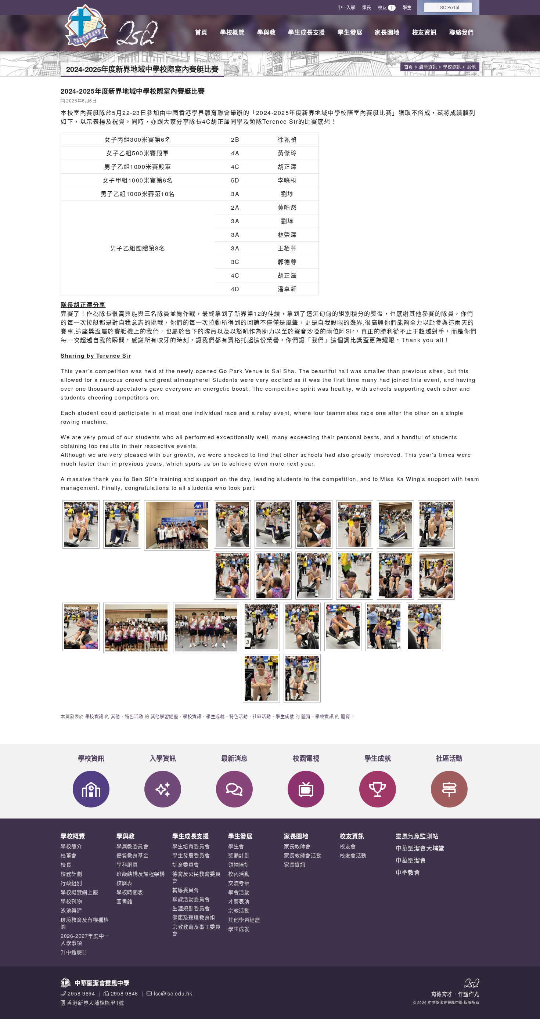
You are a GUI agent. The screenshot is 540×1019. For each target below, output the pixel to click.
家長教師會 (297, 846)
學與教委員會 (132, 846)
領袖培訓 (238, 864)
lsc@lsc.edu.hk (173, 993)
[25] (205, 628)
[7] (423, 627)
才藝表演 (238, 901)
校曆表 (124, 882)
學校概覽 (232, 32)
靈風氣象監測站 (417, 836)
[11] (80, 524)
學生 (407, 7)
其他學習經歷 (165, 716)
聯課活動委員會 (191, 899)
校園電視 (306, 758)
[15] (353, 524)
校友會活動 (353, 855)
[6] (382, 627)
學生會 (236, 846)
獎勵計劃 (238, 855)
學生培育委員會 (191, 846)
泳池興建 (71, 910)
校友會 (348, 846)
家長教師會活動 (302, 855)
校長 (66, 864)
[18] (231, 576)
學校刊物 (71, 901)
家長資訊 (294, 864)
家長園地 (387, 32)
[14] (313, 524)
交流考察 (238, 882)
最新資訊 (428, 67)
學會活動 (238, 892)
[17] (435, 524)
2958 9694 (81, 993)
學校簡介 (71, 846)
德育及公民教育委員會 (196, 877)
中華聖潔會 (411, 860)
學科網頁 (127, 864)
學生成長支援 (306, 32)
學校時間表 (129, 892)
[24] (135, 628)
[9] (301, 678)
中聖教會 (408, 872)
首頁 (201, 32)
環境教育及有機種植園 (85, 923)
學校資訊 (452, 67)
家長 (366, 7)
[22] (435, 576)
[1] (120, 524)
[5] (342, 627)
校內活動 (238, 873)
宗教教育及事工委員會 (196, 930)
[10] (176, 525)
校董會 (69, 855)
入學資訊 (163, 758)
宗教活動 (238, 910)
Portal (448, 7)
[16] (394, 524)
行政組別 (71, 882)
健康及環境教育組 (193, 917)
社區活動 (261, 716)
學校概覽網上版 (79, 892)
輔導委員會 (185, 889)
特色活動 (134, 716)
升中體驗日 (74, 951)
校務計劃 (71, 873)
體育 (305, 716)
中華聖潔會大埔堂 (420, 848)
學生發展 (350, 32)
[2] (313, 576)
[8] (260, 678)
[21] (394, 576)
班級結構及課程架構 (140, 873)
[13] (272, 524)
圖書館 (124, 901)
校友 (385, 7)
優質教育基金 (132, 855)
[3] (260, 627)
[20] (353, 576)
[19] (272, 576)
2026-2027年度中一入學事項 (85, 939)
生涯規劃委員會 (191, 908)
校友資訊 (424, 32)
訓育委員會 (185, 864)
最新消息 (234, 758)
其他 (471, 67)
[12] (231, 524)
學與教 (266, 32)
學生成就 (215, 716)
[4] (301, 627)
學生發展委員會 (191, 855)
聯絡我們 (461, 32)
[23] (80, 627)
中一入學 (346, 7)
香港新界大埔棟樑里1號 (95, 1002)
